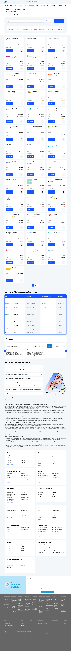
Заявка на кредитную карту (42, 623)
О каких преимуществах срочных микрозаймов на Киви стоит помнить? (22, 366)
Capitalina (35, 91)
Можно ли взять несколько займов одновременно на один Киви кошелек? (23, 389)
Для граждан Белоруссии (56, 531)
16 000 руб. (9, 462)
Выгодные (40, 513)
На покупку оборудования (63, 611)
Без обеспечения (41, 477)
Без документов (10, 490)
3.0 (56, 145)
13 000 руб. (9, 460)
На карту (14, 26)
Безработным (9, 562)
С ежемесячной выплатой (27, 610)
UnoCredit (56, 250)
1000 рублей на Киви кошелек (12, 455)
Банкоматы (22, 623)
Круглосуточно (55, 26)
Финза (34, 232)
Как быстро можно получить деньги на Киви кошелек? (18, 378)
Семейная (47, 603)
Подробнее (62, 638)
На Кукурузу (9, 477)
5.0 (56, 40)
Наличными (59, 29)
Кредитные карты (13, 597)
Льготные (40, 606)
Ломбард (8, 527)
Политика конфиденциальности (9, 625)
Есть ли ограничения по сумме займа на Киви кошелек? (18, 382)
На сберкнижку (10, 480)
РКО (37, 5)
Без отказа (21, 26)
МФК (8, 529)
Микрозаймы (7, 596)
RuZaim (14, 267)
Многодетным (23, 563)
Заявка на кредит (40, 620)
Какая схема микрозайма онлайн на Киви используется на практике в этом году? (23, 370)
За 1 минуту (40, 490)
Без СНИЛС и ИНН (10, 492)
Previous (5, 351)
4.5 (56, 57)
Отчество (29, 582)
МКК (8, 531)
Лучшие (53, 29)
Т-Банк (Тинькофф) (56, 603)
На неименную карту (25, 479)
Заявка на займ (40, 621)
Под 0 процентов (24, 510)
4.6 (35, 40)
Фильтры (50, 21)
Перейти (9, 51)
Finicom (14, 197)
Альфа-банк (56, 608)
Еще (65, 5)
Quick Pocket (15, 161)
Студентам (9, 567)
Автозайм (53, 515)
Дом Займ (14, 179)
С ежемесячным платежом (43, 515)
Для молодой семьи (49, 605)
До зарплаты (18, 29)
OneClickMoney (16, 73)
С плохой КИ (43, 26)
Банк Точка (55, 605)
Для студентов (34, 604)
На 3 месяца (27, 606)
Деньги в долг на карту (56, 513)
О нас (5, 620)
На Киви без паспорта (25, 494)
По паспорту (9, 497)
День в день (54, 496)
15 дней (39, 463)
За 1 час (53, 494)
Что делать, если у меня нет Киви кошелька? (16, 374)
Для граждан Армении (42, 531)
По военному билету (24, 499)
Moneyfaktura (15, 214)
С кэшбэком (34, 601)
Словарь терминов (55, 620)
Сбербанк (55, 606)
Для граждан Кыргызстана (57, 527)
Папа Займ (15, 108)
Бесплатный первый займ (43, 512)
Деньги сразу (15, 38)
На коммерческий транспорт (41, 611)
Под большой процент (25, 515)
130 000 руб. (23, 460)
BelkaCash (35, 197)
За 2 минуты (40, 492)
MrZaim (14, 250)
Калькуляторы (42, 5)
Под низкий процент (11, 515)
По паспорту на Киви (25, 497)
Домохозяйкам (23, 562)
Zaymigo (16, 318)
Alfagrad (35, 161)
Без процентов (6, 605)
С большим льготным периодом (13, 603)
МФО (31, 620)
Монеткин (55, 346)
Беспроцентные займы (11, 510)
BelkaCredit (57, 73)
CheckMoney (36, 214)
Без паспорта (23, 490)
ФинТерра (14, 56)
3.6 (56, 128)
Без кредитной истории (56, 544)
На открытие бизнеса (63, 600)
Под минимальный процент (26, 513)
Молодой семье (10, 565)
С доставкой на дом (13, 609)
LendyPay (35, 250)
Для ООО (55, 601)
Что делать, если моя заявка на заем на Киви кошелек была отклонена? (22, 393)
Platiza (56, 197)
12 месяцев (40, 461)
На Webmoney (9, 473)
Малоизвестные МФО (25, 529)
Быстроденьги (36, 346)
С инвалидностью (10, 563)
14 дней (53, 461)
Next (66, 351)
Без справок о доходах (20, 606)
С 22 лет (8, 548)
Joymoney (56, 91)
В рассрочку (54, 512)
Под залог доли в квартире (43, 480)
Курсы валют (60, 5)
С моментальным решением (14, 600)
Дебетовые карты (34, 597)
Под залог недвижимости (43, 475)
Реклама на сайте (7, 623)
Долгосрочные (42, 29)
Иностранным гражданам (43, 534)
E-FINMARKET (57, 232)
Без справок (23, 492)
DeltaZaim (56, 144)
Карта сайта (6, 627)
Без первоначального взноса (42, 603)
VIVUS (34, 73)
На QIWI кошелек (10, 479)
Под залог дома (54, 480)
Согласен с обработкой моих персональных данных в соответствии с (48, 588)
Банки (48, 5)
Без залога (54, 475)
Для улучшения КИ (55, 547)
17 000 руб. (23, 462)
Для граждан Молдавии (42, 533)
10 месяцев (54, 459)
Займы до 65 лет (24, 552)
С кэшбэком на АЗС (34, 606)
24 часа (39, 496)
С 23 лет (22, 548)
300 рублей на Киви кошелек (26, 455)
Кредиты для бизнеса (63, 597)
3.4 (35, 216)
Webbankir (57, 108)
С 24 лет (8, 550)
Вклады (20, 5)
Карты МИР (34, 599)
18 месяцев (54, 463)
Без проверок (27, 26)
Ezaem (13, 91)
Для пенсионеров (24, 565)
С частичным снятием (27, 604)
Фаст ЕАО (56, 214)
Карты (16, 5)
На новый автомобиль (41, 614)
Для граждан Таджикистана (43, 529)
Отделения (22, 621)
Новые (48, 29)
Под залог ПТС (34, 29)
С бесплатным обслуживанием (34, 609)
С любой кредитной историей (57, 550)
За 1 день (33, 602)
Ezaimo (35, 179)
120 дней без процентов (13, 612)
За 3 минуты (54, 492)
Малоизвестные (11, 29)
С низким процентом (13, 607)
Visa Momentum (24, 477)
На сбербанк (23, 473)
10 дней (39, 459)
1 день (53, 458)
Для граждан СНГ (55, 534)
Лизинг (62, 608)
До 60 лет (8, 552)
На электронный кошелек (25, 480)
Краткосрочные (27, 607)
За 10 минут (54, 490)
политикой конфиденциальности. (42, 588)
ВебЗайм (16, 325)
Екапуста (35, 56)
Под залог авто (41, 473)
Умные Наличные (38, 108)
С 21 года (22, 546)
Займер (35, 38)
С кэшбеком (13, 613)
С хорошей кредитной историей (58, 552)
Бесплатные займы (55, 510)
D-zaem (35, 144)
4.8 (14, 40)
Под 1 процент (9, 512)
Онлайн (9, 26)
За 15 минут (40, 498)
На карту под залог (55, 473)
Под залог (40, 479)
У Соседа (14, 232)
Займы (6, 5)
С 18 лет (8, 544)
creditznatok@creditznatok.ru (26, 631)
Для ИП (55, 599)
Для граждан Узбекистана (57, 529)
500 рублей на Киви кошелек (12, 456)
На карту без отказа (24, 475)
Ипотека (25, 5)
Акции (65, 623)
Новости (65, 620)
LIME (55, 126)
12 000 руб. (9, 458)
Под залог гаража (55, 479)
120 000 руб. (23, 458)
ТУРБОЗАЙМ (57, 56)
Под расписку (54, 517)
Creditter (56, 38)
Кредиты (11, 5)
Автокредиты (31, 5)
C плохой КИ (40, 552)
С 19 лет (22, 544)
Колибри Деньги (37, 126)
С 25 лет (22, 550)
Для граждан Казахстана (42, 527)
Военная (47, 610)
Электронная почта (44, 582)
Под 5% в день (9, 517)
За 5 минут (40, 494)
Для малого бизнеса (63, 602)
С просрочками (26, 29)
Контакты (6, 621)
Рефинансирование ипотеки (49, 600)
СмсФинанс (15, 126)
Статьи (65, 621)
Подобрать (58, 21)
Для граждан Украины (56, 533)
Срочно (49, 26)
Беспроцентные (35, 26)
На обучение (20, 607)
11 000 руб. (23, 456)
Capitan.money (58, 179)
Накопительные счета (28, 600)
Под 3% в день (9, 513)
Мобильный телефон (59, 582)
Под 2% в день (23, 512)
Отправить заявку (47, 591)
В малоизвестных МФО (25, 527)
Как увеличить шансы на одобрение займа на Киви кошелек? (20, 385)
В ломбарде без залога (56, 477)
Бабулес (56, 161)
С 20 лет (8, 546)
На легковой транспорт (41, 608)
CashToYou (14, 144)
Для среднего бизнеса (63, 605)
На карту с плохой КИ (42, 550)
